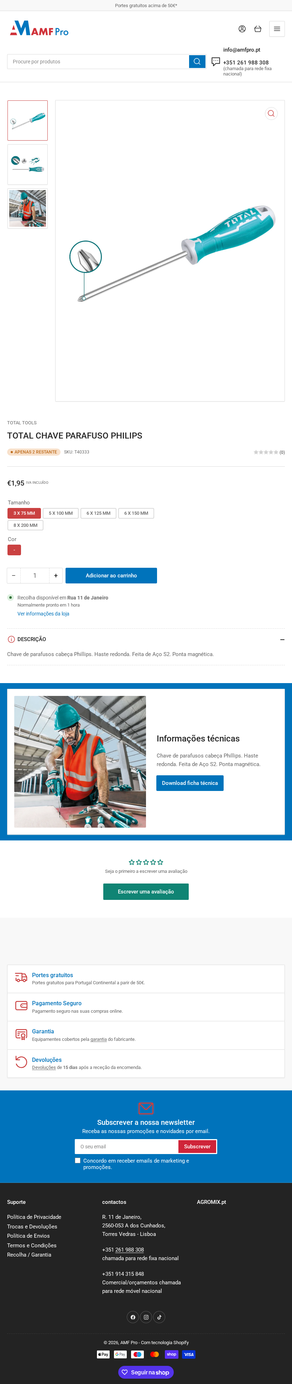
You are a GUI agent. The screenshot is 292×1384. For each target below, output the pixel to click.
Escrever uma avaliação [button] (146, 891)
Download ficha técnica (190, 783)
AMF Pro (128, 1342)
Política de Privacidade (34, 1217)
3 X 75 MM (24, 513)
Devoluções (44, 1067)
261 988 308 (129, 1250)
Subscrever (197, 1146)
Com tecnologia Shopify (165, 1342)
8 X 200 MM (25, 525)
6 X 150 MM (136, 513)
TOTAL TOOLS (22, 422)
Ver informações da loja (43, 614)
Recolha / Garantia (29, 1255)
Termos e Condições (32, 1245)
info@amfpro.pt (241, 50)
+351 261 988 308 (246, 62)
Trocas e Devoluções (32, 1226)
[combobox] (107, 61)
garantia (98, 1039)
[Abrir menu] (277, 29)
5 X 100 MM (61, 513)
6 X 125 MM (98, 513)
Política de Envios (28, 1236)
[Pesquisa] (197, 62)
